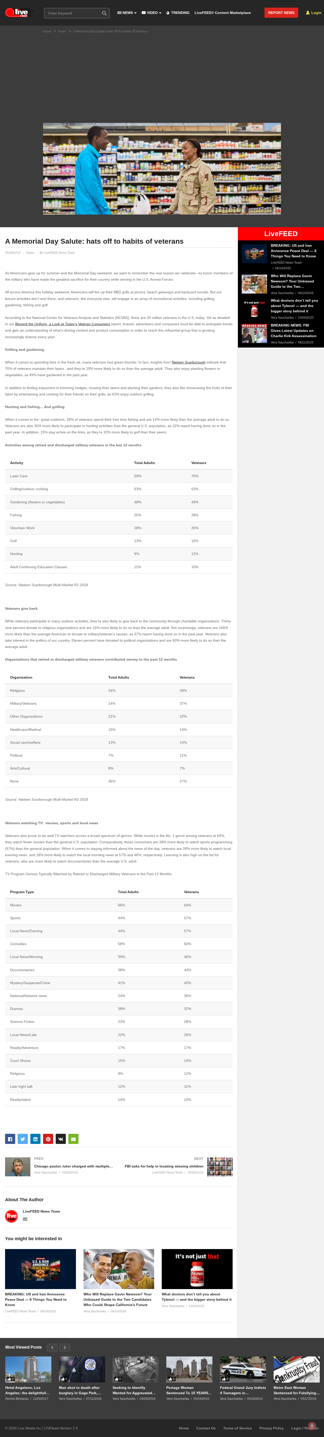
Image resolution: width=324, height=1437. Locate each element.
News (30, 253)
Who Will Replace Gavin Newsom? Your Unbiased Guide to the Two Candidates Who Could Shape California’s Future (118, 1299)
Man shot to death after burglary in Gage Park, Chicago (79, 1390)
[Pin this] (48, 1139)
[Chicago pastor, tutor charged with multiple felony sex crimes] (59, 1166)
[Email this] (73, 1139)
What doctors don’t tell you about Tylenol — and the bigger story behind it (197, 1296)
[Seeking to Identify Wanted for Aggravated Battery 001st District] (136, 1369)
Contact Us (206, 1428)
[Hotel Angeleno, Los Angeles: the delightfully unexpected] (28, 1369)
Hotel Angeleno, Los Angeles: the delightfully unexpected (26, 1390)
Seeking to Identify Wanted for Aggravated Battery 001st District (132, 1390)
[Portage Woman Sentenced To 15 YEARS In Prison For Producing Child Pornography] (189, 1369)
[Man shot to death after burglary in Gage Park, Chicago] (82, 1369)
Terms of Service (237, 1428)
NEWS (127, 13)
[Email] (25, 1219)
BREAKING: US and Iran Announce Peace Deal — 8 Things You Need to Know (36, 1299)
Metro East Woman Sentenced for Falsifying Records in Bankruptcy (295, 1390)
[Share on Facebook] (10, 1139)
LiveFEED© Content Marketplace (223, 13)
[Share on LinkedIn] (35, 1139)
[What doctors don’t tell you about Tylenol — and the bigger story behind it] (254, 308)
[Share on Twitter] (23, 1139)
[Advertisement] (162, 74)
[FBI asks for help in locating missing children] (178, 1166)
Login (315, 13)
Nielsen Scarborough (189, 362)
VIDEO (152, 13)
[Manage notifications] (312, 1426)
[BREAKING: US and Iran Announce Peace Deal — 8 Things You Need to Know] (254, 253)
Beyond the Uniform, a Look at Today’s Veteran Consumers (62, 324)
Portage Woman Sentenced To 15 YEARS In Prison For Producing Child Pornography (189, 1390)
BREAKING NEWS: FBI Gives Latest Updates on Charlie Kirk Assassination (293, 330)
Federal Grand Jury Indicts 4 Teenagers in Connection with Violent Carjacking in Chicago (243, 1390)
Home (184, 1428)
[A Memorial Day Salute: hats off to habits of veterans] (40, 1269)
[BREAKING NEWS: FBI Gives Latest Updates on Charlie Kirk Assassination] (254, 333)
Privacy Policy (271, 1428)
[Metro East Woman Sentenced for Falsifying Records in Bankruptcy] (297, 1369)
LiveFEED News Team (41, 1211)
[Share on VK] (61, 1139)
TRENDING (180, 13)
